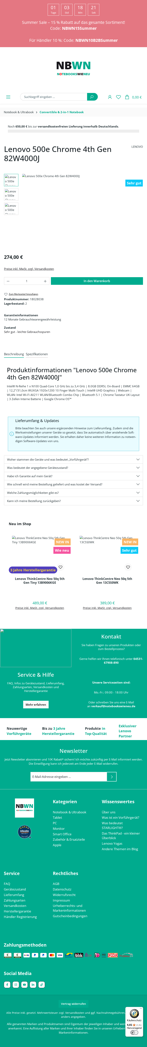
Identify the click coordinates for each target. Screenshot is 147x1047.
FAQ (7, 884)
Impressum (61, 900)
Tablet (57, 817)
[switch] (134, 1032)
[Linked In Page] (33, 984)
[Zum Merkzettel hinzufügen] (60, 567)
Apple (57, 845)
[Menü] (8, 97)
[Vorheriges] (23, 212)
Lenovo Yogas (112, 843)
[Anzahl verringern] (8, 281)
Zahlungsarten (14, 900)
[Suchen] (92, 97)
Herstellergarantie (17, 911)
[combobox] (53, 97)
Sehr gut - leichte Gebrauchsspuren (27, 332)
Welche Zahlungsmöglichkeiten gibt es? (33, 493)
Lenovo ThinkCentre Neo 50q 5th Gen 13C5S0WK (107, 580)
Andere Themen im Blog (120, 849)
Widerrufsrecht (64, 895)
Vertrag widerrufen (73, 1004)
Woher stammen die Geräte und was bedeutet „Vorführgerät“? (48, 459)
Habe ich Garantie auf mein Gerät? (29, 476)
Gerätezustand (15, 889)
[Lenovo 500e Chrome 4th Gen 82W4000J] (82, 212)
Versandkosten (15, 905)
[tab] (14, 354)
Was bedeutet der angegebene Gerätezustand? (37, 468)
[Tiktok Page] (41, 984)
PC (55, 823)
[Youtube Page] (24, 984)
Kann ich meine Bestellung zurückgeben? (34, 501)
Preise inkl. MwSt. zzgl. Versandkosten (29, 269)
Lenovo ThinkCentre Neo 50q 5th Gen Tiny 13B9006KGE (40, 580)
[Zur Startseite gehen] (73, 69)
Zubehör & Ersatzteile (69, 839)
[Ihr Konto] (109, 97)
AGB (56, 884)
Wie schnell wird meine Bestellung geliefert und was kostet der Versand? (54, 484)
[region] (73, 212)
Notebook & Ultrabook (69, 812)
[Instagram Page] (15, 984)
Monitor (59, 828)
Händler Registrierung (20, 917)
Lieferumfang (14, 895)
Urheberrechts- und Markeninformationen (69, 908)
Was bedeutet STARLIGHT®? (112, 825)
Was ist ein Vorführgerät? (120, 817)
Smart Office (62, 834)
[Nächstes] (142, 212)
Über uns (108, 812)
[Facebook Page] (7, 984)
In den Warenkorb (97, 281)
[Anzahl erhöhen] (45, 281)
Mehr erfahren (36, 704)
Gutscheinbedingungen (70, 916)
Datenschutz (62, 889)
